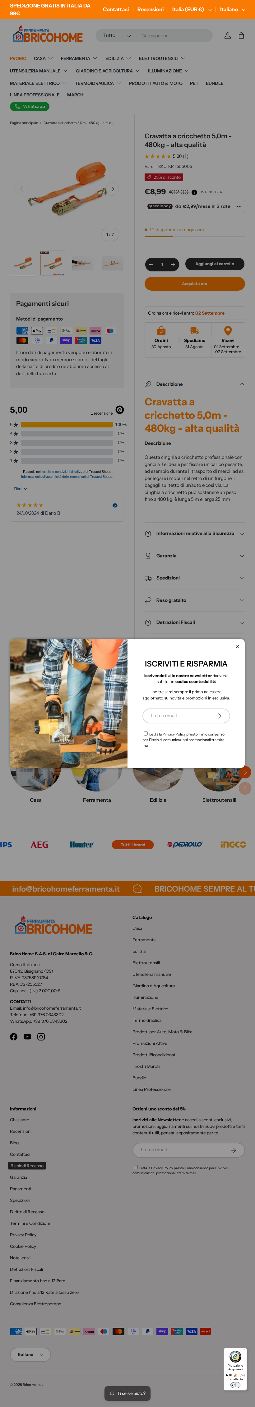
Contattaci (116, 9)
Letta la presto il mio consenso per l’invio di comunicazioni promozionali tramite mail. (183, 740)
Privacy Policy (174, 734)
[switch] (235, 1385)
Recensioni (150, 9)
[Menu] (244, 1351)
